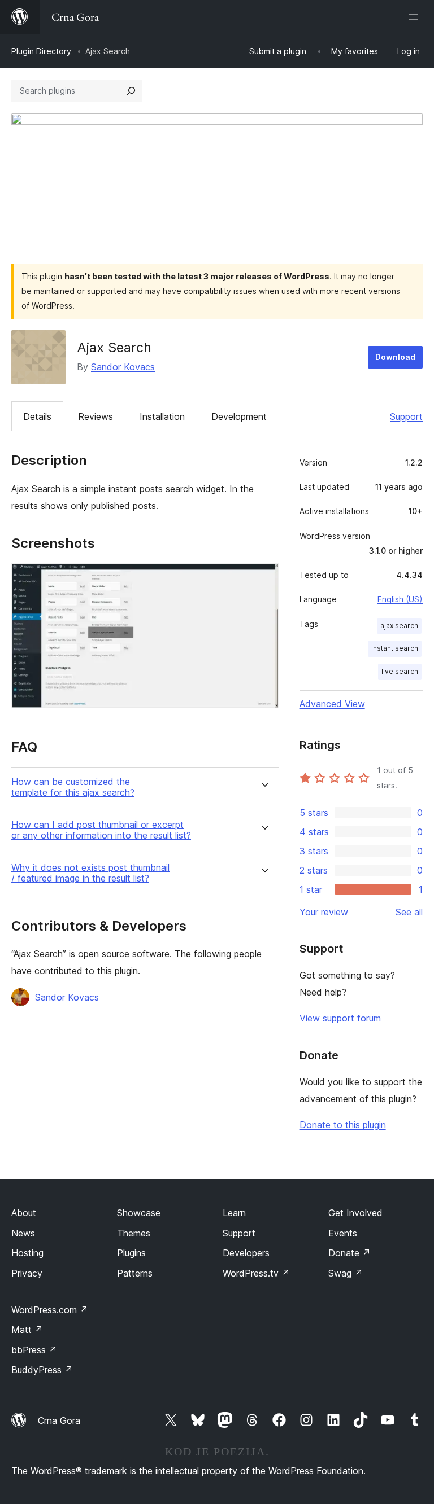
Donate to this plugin (343, 1124)
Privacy (26, 1273)
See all (409, 912)
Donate (349, 1253)
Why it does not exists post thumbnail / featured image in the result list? (90, 873)
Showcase (138, 1212)
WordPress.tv (256, 1273)
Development (239, 416)
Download (395, 357)
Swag (345, 1273)
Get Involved (355, 1212)
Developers (246, 1253)
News (23, 1233)
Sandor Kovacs (123, 366)
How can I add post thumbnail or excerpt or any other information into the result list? (101, 830)
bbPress (34, 1350)
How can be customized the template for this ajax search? (72, 787)
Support (406, 416)
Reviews (95, 416)
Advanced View (332, 703)
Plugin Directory (41, 51)
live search (399, 671)
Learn (234, 1212)
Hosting (27, 1253)
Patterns (135, 1273)
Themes (133, 1233)
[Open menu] (416, 17)
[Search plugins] (131, 91)
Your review (324, 912)
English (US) (400, 599)
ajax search (399, 625)
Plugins (131, 1253)
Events (342, 1233)
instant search (394, 648)
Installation (162, 416)
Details (37, 416)
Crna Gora (59, 1420)
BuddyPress (42, 1369)
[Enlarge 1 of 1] (263, 578)
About (23, 1212)
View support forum (340, 1018)
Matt (27, 1329)
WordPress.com (49, 1310)
